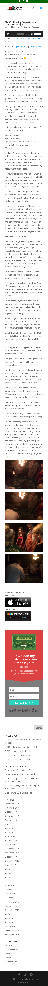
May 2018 (9, 832)
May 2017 (9, 877)
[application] (24, 34)
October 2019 (11, 812)
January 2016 (10, 926)
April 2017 (9, 881)
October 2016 (11, 906)
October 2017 (11, 857)
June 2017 (9, 873)
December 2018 (12, 816)
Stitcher (12, 609)
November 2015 (12, 934)
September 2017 (12, 861)
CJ (8, 27)
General (27, 27)
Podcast (35, 27)
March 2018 (10, 836)
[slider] (38, 33)
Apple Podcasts (20, 46)
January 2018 (10, 844)
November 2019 (12, 808)
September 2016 (12, 910)
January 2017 (10, 893)
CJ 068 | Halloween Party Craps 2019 (21, 747)
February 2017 (11, 889)
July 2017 (9, 869)
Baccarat (9, 945)
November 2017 (12, 852)
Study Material (11, 961)
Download (36, 38)
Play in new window (21, 38)
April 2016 (9, 922)
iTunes (12, 595)
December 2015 (12, 930)
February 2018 (11, 840)
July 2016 (9, 914)
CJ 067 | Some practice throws (18, 751)
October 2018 (11, 820)
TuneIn (32, 46)
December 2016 (12, 897)
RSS (39, 46)
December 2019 (12, 803)
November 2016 (12, 902)
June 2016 (9, 918)
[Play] (8, 34)
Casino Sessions (12, 949)
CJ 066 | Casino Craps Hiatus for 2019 (21, 755)
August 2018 (10, 824)
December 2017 (12, 848)
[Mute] (32, 34)
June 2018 (9, 828)
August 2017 (10, 865)
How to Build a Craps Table (21, 770)
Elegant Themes (25, 979)
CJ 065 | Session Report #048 (17, 759)
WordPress (25, 982)
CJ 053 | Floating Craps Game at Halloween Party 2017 (21, 23)
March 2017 (10, 885)
